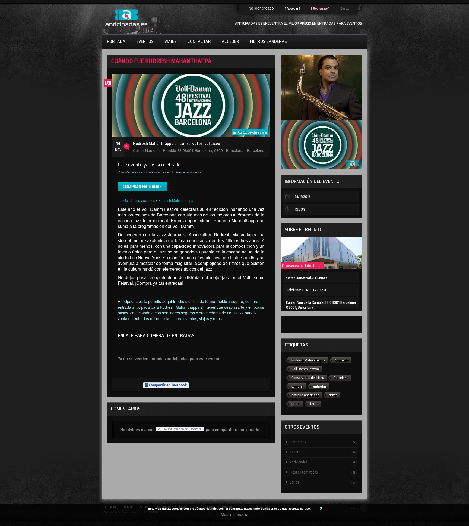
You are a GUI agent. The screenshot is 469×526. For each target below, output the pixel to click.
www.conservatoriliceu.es (307, 277)
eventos (149, 200)
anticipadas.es (129, 200)
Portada (116, 41)
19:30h (300, 209)
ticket (333, 395)
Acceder (230, 41)
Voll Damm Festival (305, 369)
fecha (314, 404)
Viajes (170, 41)
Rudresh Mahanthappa (175, 200)
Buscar (345, 8)
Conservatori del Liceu (302, 265)
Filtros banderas (268, 41)
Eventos (145, 41)
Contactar (199, 41)
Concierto (342, 360)
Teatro (323, 452)
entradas (320, 386)
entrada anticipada (305, 395)
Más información (235, 514)
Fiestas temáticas (323, 472)
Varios (323, 482)
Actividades (323, 462)
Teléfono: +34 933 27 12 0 (306, 290)
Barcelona (341, 378)
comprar (297, 386)
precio (295, 404)
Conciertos (323, 442)
